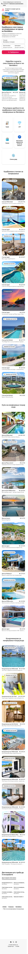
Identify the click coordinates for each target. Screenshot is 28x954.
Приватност (11, 946)
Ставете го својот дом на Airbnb (12, 9)
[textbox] (7, 47)
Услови (17, 946)
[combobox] (13, 42)
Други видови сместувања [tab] (9, 878)
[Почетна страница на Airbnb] (3, 9)
